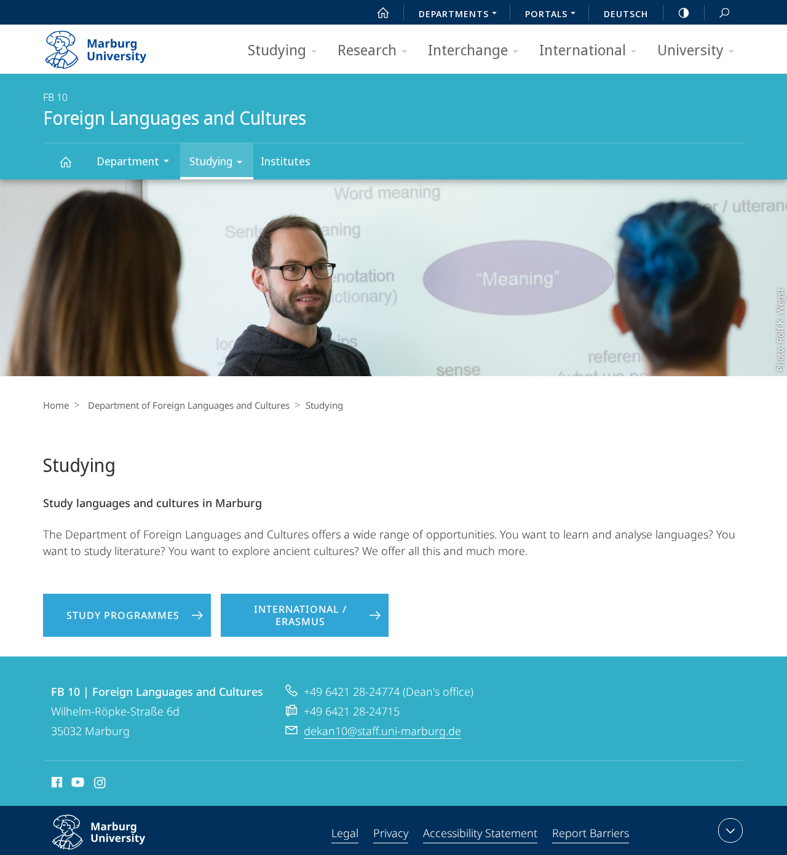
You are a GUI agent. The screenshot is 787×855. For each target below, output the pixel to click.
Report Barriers (590, 832)
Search (724, 12)
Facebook (55, 784)
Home (56, 405)
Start (383, 12)
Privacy (390, 832)
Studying (277, 49)
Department (128, 161)
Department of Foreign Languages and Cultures (189, 405)
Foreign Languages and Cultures (65, 161)
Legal (344, 832)
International (582, 49)
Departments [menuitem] (454, 13)
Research (367, 49)
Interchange (468, 49)
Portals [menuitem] (546, 13)
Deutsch (626, 13)
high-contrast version (683, 12)
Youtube (76, 784)
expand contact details (730, 830)
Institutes (285, 161)
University (690, 49)
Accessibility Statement (480, 832)
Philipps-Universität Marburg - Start (120, 45)
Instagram (100, 784)
